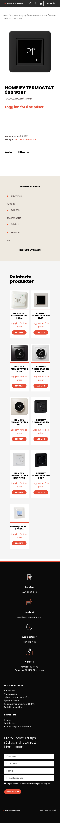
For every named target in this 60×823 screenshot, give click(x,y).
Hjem (5, 15)
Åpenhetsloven (11, 700)
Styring (23, 15)
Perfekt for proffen (13, 707)
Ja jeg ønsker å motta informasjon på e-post (28, 784)
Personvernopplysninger (15, 704)
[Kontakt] (29, 602)
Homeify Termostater (37, 15)
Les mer (19, 332)
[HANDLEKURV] (40, 3)
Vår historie (9, 690)
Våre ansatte (10, 694)
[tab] (30, 186)
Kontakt (29, 612)
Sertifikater (9, 723)
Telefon (29, 587)
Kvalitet (7, 720)
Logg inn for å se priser (24, 107)
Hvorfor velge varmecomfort (18, 726)
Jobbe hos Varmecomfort (17, 697)
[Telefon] (29, 577)
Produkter (14, 15)
